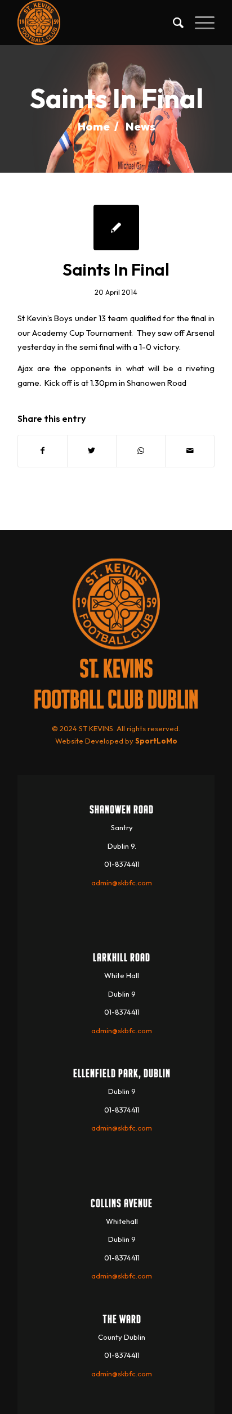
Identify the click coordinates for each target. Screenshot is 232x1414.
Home (94, 126)
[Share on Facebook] (42, 450)
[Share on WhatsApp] (141, 450)
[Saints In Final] (116, 227)
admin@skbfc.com (121, 882)
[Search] (173, 22)
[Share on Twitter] (92, 450)
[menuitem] (173, 22)
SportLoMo (156, 740)
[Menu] (199, 22)
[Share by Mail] (190, 450)
